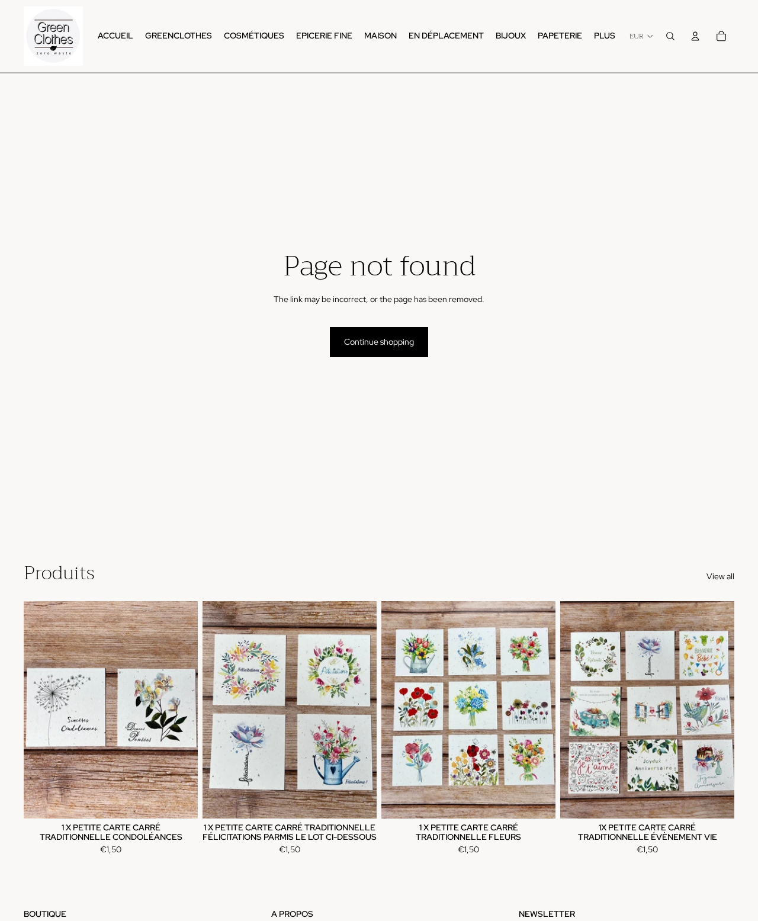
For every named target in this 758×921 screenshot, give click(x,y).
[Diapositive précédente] (399, 710)
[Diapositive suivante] (537, 710)
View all (720, 576)
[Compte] (695, 36)
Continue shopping (379, 341)
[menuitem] (604, 36)
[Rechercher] (670, 36)
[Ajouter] (179, 800)
